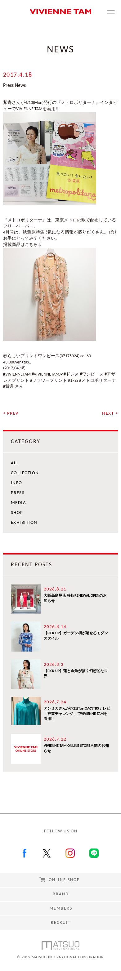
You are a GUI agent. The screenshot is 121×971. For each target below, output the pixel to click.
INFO (16, 483)
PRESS (18, 493)
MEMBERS (60, 908)
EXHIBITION (24, 522)
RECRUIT (61, 922)
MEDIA (18, 503)
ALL (15, 463)
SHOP (17, 512)
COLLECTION (25, 473)
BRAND (61, 894)
